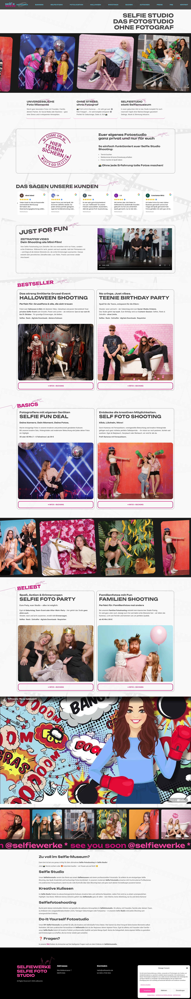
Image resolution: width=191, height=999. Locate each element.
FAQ (48, 944)
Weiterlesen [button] (24, 212)
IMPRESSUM (176, 995)
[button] (187, 968)
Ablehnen (164, 990)
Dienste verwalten (145, 984)
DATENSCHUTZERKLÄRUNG (164, 995)
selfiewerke (39, 981)
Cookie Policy (151, 995)
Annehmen (147, 990)
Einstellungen (180, 990)
